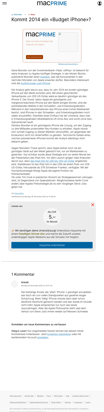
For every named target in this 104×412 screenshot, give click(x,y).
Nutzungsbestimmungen (39, 402)
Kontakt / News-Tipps (80, 396)
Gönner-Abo (29, 396)
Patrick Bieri (19, 193)
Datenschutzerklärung (18, 402)
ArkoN (24, 282)
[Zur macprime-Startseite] (52, 3)
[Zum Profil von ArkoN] (14, 284)
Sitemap (68, 402)
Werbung (40, 396)
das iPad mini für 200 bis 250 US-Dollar (52, 161)
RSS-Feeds (58, 396)
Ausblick (45, 76)
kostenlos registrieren (59, 334)
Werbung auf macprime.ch (68, 64)
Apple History (56, 402)
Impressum (78, 402)
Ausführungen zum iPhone (35, 83)
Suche (87, 402)
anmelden (42, 337)
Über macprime (15, 396)
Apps (49, 396)
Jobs (67, 396)
